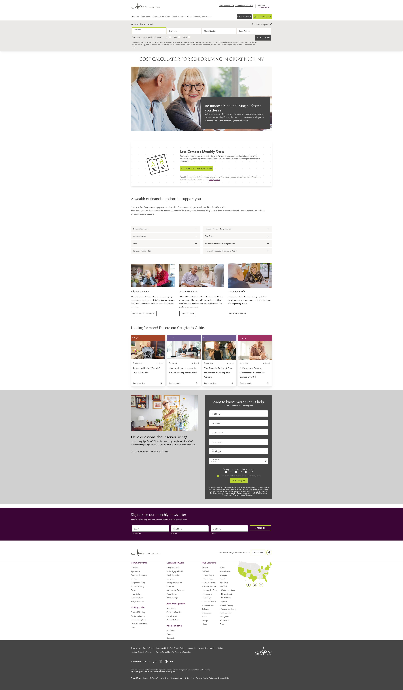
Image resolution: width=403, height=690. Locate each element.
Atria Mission (171, 608)
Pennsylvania (224, 616)
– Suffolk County (226, 605)
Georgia (205, 620)
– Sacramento (207, 594)
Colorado (205, 609)
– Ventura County (209, 601)
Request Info (263, 38)
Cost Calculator (137, 597)
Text (175, 37)
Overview (134, 567)
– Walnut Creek (208, 605)
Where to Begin (172, 597)
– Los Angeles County (210, 590)
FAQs (133, 627)
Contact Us (171, 638)
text (230, 472)
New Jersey (224, 582)
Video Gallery (172, 594)
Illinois (204, 624)
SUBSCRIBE (260, 528)
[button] (271, 24)
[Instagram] (255, 585)
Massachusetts (225, 571)
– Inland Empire (208, 575)
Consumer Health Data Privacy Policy (170, 648)
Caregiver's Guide (173, 567)
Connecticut (206, 612)
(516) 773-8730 (264, 7)
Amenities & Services (139, 575)
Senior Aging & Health (175, 571)
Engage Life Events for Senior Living (156, 678)
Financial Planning (138, 612)
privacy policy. (214, 179)
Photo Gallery (136, 594)
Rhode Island (224, 620)
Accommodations (216, 648)
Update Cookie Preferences (142, 652)
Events (133, 590)
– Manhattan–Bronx (227, 590)
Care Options (187, 313)
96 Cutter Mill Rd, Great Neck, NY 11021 (236, 5)
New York (223, 586)
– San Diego (206, 597)
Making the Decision (174, 582)
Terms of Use (136, 648)
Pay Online (171, 630)
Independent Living (138, 582)
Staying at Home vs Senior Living (182, 678)
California (205, 571)
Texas (222, 624)
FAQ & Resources (137, 601)
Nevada (222, 578)
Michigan (223, 575)
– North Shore (225, 597)
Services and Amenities (143, 313)
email (251, 472)
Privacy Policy (236, 44)
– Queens (223, 601)
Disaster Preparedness (139, 623)
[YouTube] (261, 585)
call (240, 472)
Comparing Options (138, 619)
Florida (204, 616)
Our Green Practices (174, 612)
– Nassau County (226, 594)
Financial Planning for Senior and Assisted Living (212, 678)
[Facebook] (269, 553)
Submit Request (238, 481)
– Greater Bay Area (209, 586)
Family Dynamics (173, 575)
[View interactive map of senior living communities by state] (255, 572)
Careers (169, 634)
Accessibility (203, 648)
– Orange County (208, 582)
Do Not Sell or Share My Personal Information (173, 652)
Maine (222, 567)
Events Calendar (237, 313)
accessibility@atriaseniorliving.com (164, 671)
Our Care (134, 578)
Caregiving (170, 578)
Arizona (205, 567)
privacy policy (190, 44)
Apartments (135, 571)
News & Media (172, 616)
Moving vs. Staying (138, 616)
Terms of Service (249, 44)
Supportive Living (137, 586)
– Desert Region (208, 578)
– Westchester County (228, 609)
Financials (170, 586)
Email (185, 37)
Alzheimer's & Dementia (175, 590)
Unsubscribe (191, 648)
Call (166, 37)
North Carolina (225, 612)
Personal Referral (173, 619)
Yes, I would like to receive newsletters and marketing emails (241, 475)
